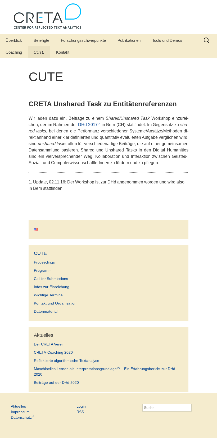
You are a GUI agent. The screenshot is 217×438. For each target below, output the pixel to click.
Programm (43, 270)
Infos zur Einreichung (51, 287)
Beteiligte (41, 40)
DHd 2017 (88, 124)
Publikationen (129, 40)
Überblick (14, 40)
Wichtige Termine (48, 295)
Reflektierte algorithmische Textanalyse (66, 360)
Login (81, 406)
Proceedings (44, 262)
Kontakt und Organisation (55, 303)
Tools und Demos (167, 40)
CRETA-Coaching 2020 (53, 352)
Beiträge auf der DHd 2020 (56, 382)
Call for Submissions (51, 278)
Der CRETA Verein (49, 344)
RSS (80, 412)
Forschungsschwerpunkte (83, 40)
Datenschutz (21, 417)
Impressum (20, 412)
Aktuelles (18, 406)
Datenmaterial (45, 311)
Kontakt (62, 52)
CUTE (39, 52)
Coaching (14, 52)
